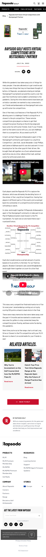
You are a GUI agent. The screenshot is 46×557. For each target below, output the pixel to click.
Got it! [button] (31, 534)
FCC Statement (23, 551)
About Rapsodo (8, 486)
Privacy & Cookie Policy (23, 541)
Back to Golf (24, 402)
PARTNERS (38, 9)
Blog (4, 16)
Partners (6, 493)
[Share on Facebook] (23, 71)
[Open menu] (43, 3)
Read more (8, 381)
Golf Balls (6, 477)
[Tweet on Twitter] (28, 71)
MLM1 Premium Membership (8, 462)
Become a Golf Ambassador (8, 501)
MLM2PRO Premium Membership (10, 472)
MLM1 (4, 457)
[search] (34, 3)
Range (5, 497)
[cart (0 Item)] (38, 3)
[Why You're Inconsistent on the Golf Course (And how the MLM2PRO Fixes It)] (12, 355)
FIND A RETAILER (26, 9)
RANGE (16, 9)
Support (27, 464)
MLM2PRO (6, 467)
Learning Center (30, 461)
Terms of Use (23, 546)
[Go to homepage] (12, 5)
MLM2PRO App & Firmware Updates (33, 469)
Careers (6, 490)
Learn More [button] (6, 536)
